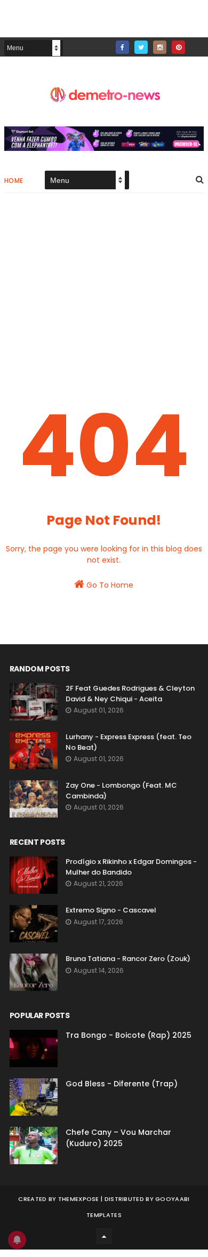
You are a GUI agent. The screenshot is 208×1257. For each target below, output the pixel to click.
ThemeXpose (78, 1199)
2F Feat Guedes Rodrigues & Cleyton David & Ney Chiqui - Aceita (130, 693)
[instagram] (159, 47)
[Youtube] (197, 44)
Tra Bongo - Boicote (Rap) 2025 (128, 1035)
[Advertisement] (104, 291)
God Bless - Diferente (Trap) (122, 1083)
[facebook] (122, 47)
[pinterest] (178, 47)
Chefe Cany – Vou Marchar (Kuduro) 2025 (118, 1138)
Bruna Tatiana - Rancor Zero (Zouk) (128, 959)
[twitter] (141, 47)
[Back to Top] (104, 1236)
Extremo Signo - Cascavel (111, 910)
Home (13, 180)
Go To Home (108, 585)
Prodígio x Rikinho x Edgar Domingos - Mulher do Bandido (131, 866)
